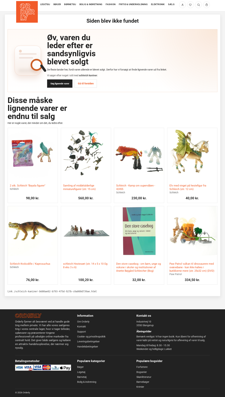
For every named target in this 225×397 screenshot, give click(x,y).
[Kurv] (206, 4)
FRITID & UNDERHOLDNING (133, 4)
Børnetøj (81, 377)
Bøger (80, 367)
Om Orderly (83, 321)
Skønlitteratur (143, 377)
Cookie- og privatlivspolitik (91, 336)
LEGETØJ (45, 4)
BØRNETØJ (70, 4)
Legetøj (81, 372)
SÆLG (171, 4)
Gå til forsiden (86, 83)
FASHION (110, 4)
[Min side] (182, 4)
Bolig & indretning (86, 381)
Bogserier (141, 372)
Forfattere (141, 367)
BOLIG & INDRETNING (90, 4)
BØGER (57, 4)
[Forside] (27, 5)
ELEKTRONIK (158, 4)
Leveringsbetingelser (88, 341)
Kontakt (81, 326)
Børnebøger (142, 381)
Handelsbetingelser (87, 346)
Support (81, 331)
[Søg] (198, 4)
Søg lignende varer (59, 83)
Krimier (140, 386)
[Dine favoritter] (190, 4)
